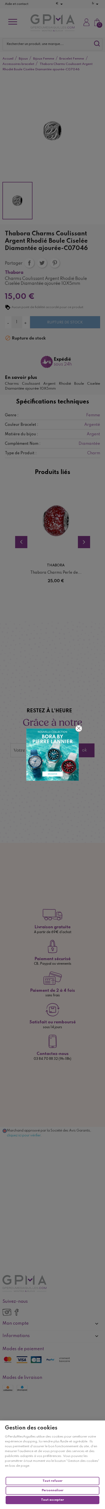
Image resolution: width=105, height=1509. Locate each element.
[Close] (79, 728)
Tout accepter (52, 1499)
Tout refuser (52, 1480)
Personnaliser (52, 1490)
